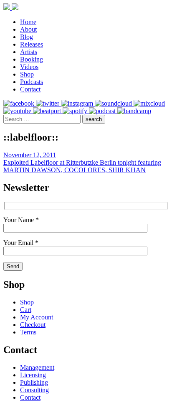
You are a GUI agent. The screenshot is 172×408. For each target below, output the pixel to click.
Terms (28, 332)
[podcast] (103, 110)
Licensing (33, 374)
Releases (31, 44)
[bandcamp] (134, 110)
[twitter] (48, 103)
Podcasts (31, 81)
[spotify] (76, 110)
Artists (28, 51)
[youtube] (18, 110)
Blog (26, 36)
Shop (27, 74)
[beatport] (48, 110)
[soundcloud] (114, 103)
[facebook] (19, 103)
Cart (25, 309)
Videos (29, 66)
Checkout (33, 324)
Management (37, 367)
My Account (36, 317)
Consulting (34, 389)
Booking (31, 59)
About (28, 29)
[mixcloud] (149, 103)
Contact (30, 89)
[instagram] (78, 103)
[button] (93, 119)
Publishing (34, 382)
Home (28, 21)
